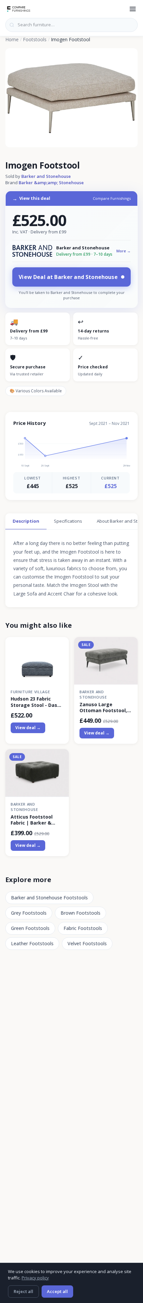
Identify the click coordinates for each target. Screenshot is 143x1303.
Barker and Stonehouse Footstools (49, 897)
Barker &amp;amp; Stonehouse (51, 183)
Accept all (57, 1291)
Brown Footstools (80, 913)
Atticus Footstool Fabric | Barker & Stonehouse (32, 820)
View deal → (28, 727)
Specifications (68, 521)
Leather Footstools (32, 943)
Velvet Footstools (87, 943)
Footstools (35, 39)
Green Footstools (30, 928)
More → (123, 250)
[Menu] (133, 9)
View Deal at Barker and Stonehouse (68, 277)
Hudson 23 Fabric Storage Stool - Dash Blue (35, 702)
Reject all (23, 1291)
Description (26, 521)
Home (12, 39)
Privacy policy (35, 1278)
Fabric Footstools (83, 928)
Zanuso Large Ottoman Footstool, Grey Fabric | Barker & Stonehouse (105, 708)
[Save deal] (59, 645)
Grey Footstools (29, 913)
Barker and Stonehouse (46, 176)
